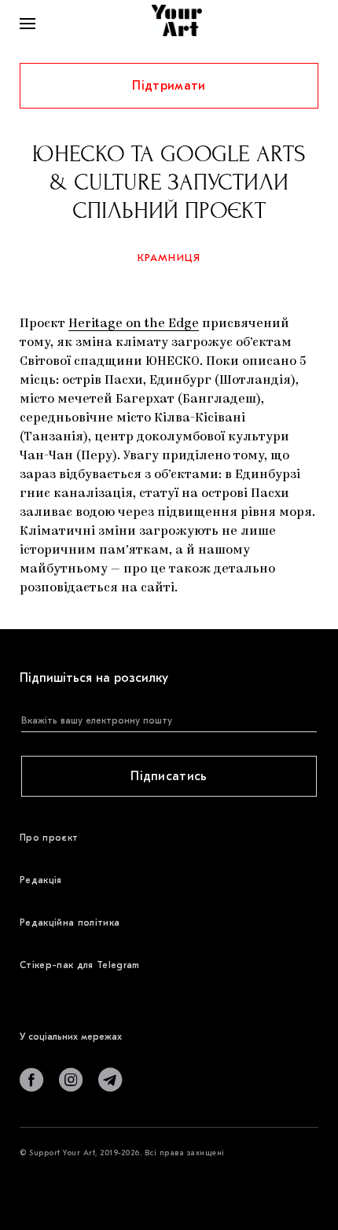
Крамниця (169, 257)
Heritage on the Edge (133, 324)
